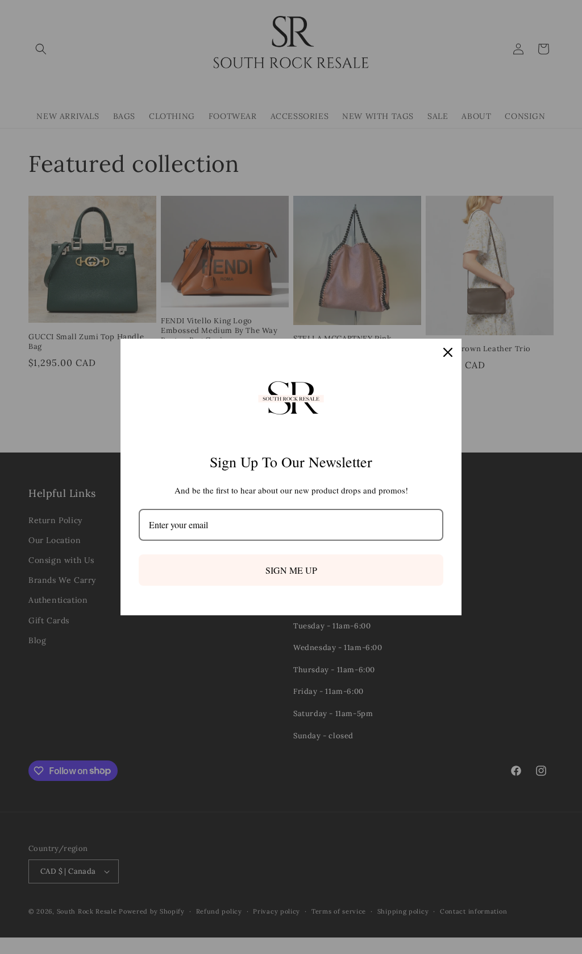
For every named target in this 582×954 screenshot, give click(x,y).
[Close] (448, 352)
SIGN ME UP (291, 570)
